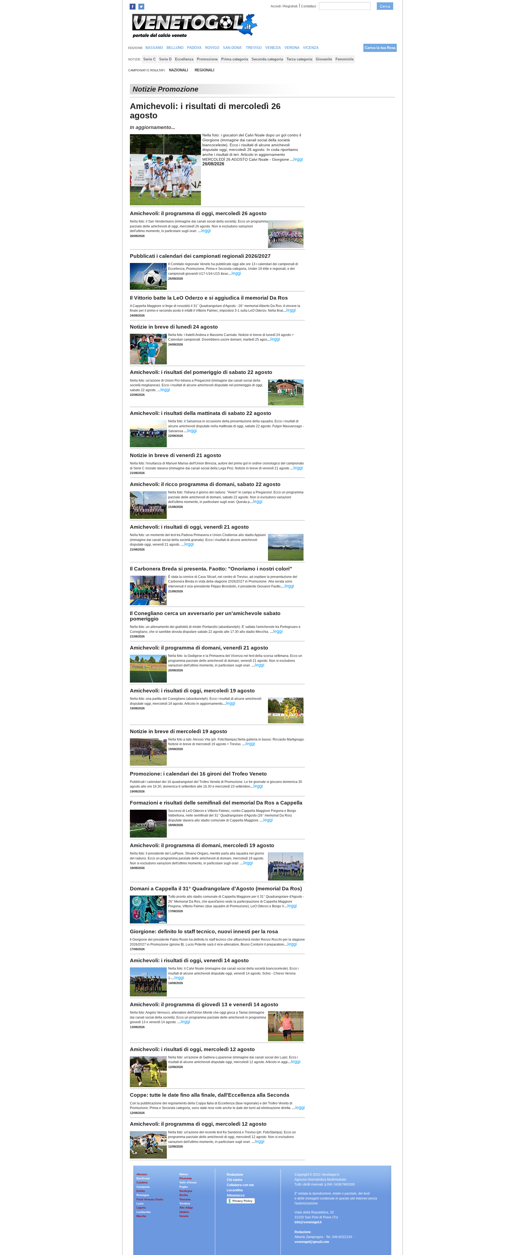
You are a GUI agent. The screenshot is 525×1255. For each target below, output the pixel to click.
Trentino (184, 1203)
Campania (143, 1186)
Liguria (141, 1207)
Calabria (142, 1182)
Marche (141, 1216)
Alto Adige (186, 1207)
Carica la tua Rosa (380, 48)
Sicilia (183, 1195)
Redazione (235, 1175)
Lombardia (143, 1211)
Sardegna (185, 1190)
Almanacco (235, 1195)
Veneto (183, 1216)
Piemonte (185, 1178)
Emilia (140, 1190)
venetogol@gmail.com (311, 1242)
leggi (298, 159)
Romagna (142, 1195)
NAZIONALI (178, 70)
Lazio (140, 1203)
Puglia (183, 1186)
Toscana (185, 1199)
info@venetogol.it (308, 1222)
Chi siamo (234, 1180)
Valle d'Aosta (188, 1182)
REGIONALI (204, 70)
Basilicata (143, 1178)
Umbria (184, 1211)
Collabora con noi (240, 1185)
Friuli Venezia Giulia (149, 1199)
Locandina (235, 1190)
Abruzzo (141, 1174)
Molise (183, 1174)
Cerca (385, 6)
